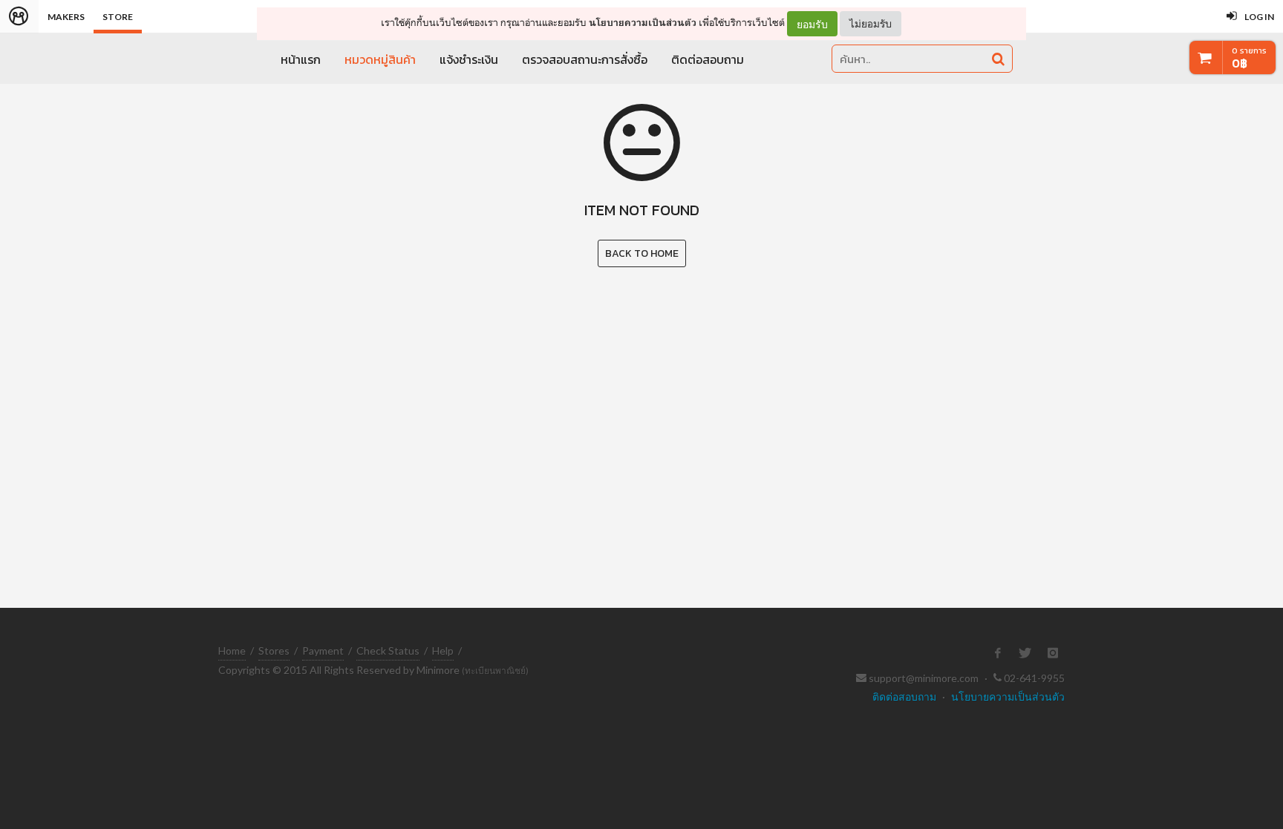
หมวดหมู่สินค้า (380, 59)
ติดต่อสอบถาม (707, 59)
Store (117, 16)
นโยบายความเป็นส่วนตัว (642, 22)
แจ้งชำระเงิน (469, 59)
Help (443, 650)
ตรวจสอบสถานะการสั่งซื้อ (584, 59)
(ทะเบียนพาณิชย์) (495, 670)
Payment (323, 650)
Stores (274, 650)
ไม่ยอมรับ (870, 23)
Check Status (387, 650)
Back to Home (642, 253)
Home (232, 650)
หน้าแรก (301, 59)
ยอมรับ (812, 23)
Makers (66, 16)
